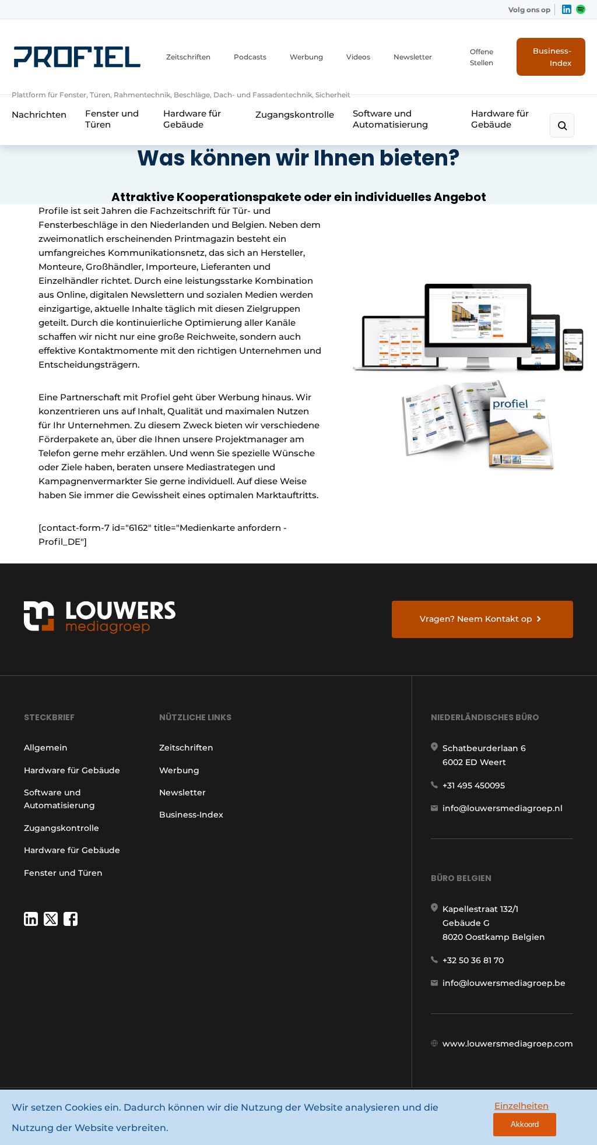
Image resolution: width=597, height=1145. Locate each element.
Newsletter (413, 56)
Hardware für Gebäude (192, 119)
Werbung (306, 56)
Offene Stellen (481, 57)
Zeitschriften (188, 56)
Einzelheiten (521, 1105)
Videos (358, 56)
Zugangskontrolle (294, 114)
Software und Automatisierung (390, 119)
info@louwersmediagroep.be (504, 983)
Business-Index (552, 57)
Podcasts (250, 56)
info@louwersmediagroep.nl (503, 808)
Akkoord (525, 1124)
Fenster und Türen (112, 119)
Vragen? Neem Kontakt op (476, 619)
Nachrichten (39, 114)
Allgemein (46, 747)
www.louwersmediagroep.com (508, 1043)
